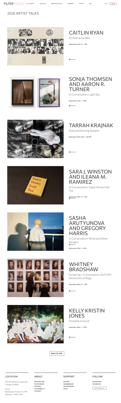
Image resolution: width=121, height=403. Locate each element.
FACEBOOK (96, 384)
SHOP (65, 389)
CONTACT (38, 391)
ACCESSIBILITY (39, 389)
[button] (32, 3)
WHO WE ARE (39, 382)
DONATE (66, 382)
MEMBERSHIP (68, 384)
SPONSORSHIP (68, 386)
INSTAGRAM (96, 382)
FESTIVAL (37, 386)
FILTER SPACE (39, 384)
